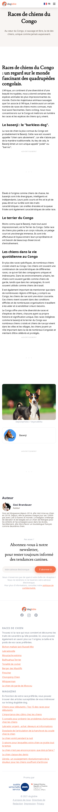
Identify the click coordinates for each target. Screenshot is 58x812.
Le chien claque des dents (15, 754)
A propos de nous (22, 799)
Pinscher (6, 672)
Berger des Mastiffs (12, 668)
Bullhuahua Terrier (11, 659)
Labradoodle (8, 651)
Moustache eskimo (12, 655)
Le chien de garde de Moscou (17, 685)
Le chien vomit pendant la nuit (17, 738)
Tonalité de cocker (11, 664)
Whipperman (9, 681)
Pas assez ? (29, 539)
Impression (30, 803)
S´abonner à (45, 569)
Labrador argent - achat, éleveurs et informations (27, 726)
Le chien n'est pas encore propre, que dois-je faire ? (28, 750)
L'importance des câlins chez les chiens (22, 714)
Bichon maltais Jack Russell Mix (18, 646)
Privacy (40, 803)
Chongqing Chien (11, 677)
